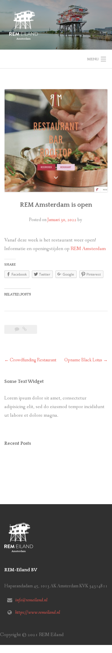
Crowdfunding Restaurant (30, 360)
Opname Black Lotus (86, 360)
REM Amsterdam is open (56, 204)
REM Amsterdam (88, 248)
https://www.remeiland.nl (37, 612)
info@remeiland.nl (31, 600)
